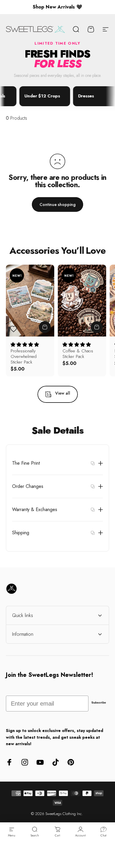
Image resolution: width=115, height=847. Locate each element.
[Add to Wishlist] (13, 329)
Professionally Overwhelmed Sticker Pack (24, 356)
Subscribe (98, 702)
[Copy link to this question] (92, 463)
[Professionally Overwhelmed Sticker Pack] (30, 301)
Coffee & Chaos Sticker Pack (78, 354)
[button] (25, 344)
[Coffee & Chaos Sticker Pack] (82, 301)
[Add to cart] (45, 327)
